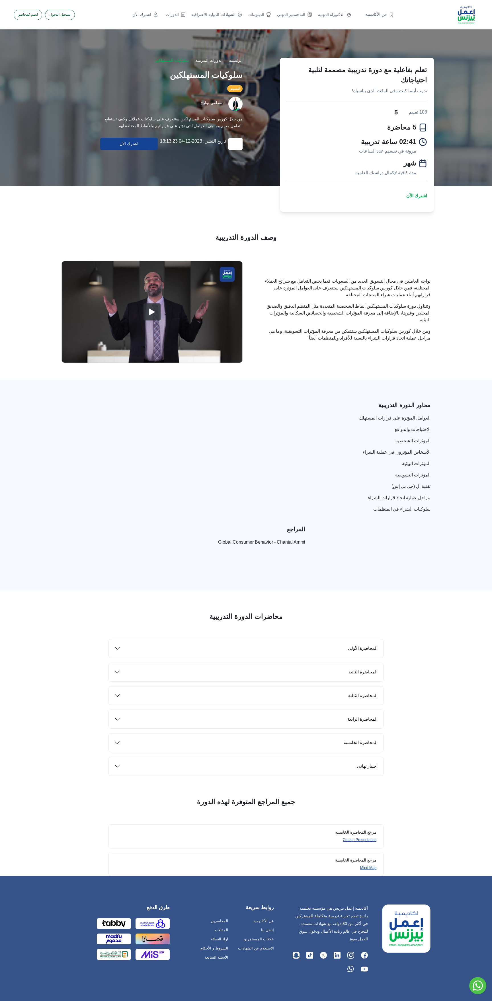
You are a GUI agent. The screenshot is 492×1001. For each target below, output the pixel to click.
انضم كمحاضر (28, 15)
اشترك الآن (416, 195)
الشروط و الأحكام (214, 948)
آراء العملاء (219, 939)
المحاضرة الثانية (363, 671)
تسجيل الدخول (60, 15)
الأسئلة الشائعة (216, 957)
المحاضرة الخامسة (361, 742)
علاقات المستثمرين (258, 939)
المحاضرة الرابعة (362, 719)
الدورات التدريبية (209, 60)
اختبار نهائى (367, 766)
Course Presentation (359, 840)
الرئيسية (236, 60)
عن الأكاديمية (263, 921)
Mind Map (368, 868)
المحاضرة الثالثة (363, 695)
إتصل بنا (267, 930)
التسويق (234, 88)
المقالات (221, 930)
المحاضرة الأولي (363, 648)
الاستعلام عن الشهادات (256, 948)
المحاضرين (219, 921)
